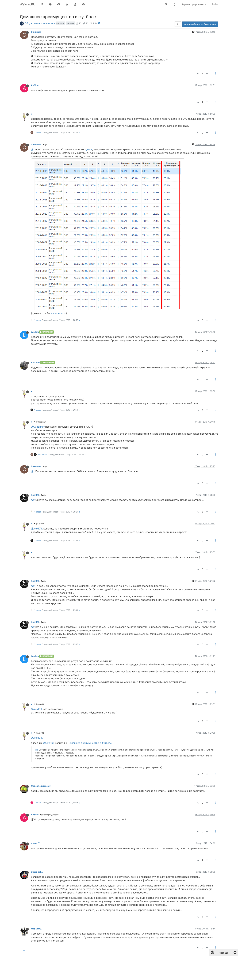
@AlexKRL (39, 524)
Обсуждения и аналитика (40, 23)
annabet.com (58, 313)
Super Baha (37, 872)
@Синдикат (40, 422)
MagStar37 (37, 928)
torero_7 (35, 843)
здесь (88, 149)
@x (45, 144)
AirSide (35, 85)
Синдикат (36, 32)
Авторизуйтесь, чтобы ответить (200, 24)
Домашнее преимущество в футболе (90, 742)
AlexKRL (35, 495)
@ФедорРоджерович (51, 815)
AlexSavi (35, 362)
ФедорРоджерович (41, 786)
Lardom (35, 332)
